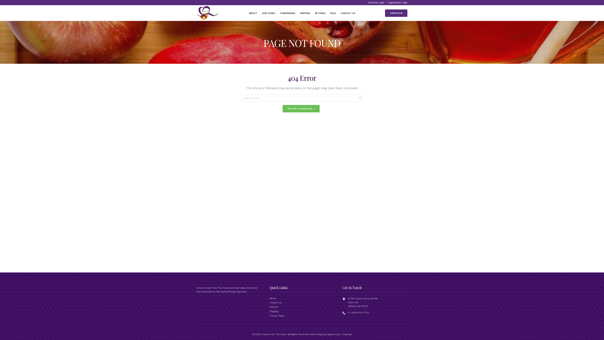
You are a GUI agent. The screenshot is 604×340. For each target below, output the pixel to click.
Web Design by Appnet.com (325, 334)
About (273, 298)
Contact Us (276, 302)
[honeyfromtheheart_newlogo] (207, 13)
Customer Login (376, 2)
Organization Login (397, 2)
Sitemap (347, 334)
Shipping (274, 311)
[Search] (360, 98)
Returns (274, 306)
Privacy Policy (277, 315)
